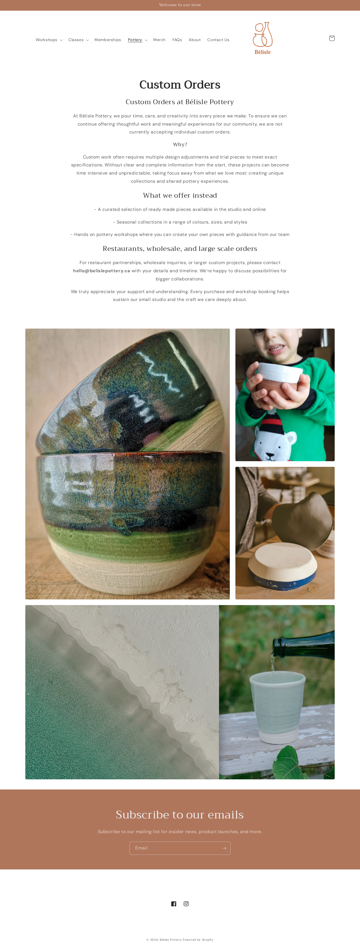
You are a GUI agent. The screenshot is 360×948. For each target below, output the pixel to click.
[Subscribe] (224, 848)
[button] (48, 40)
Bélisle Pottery (171, 940)
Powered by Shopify (198, 940)
